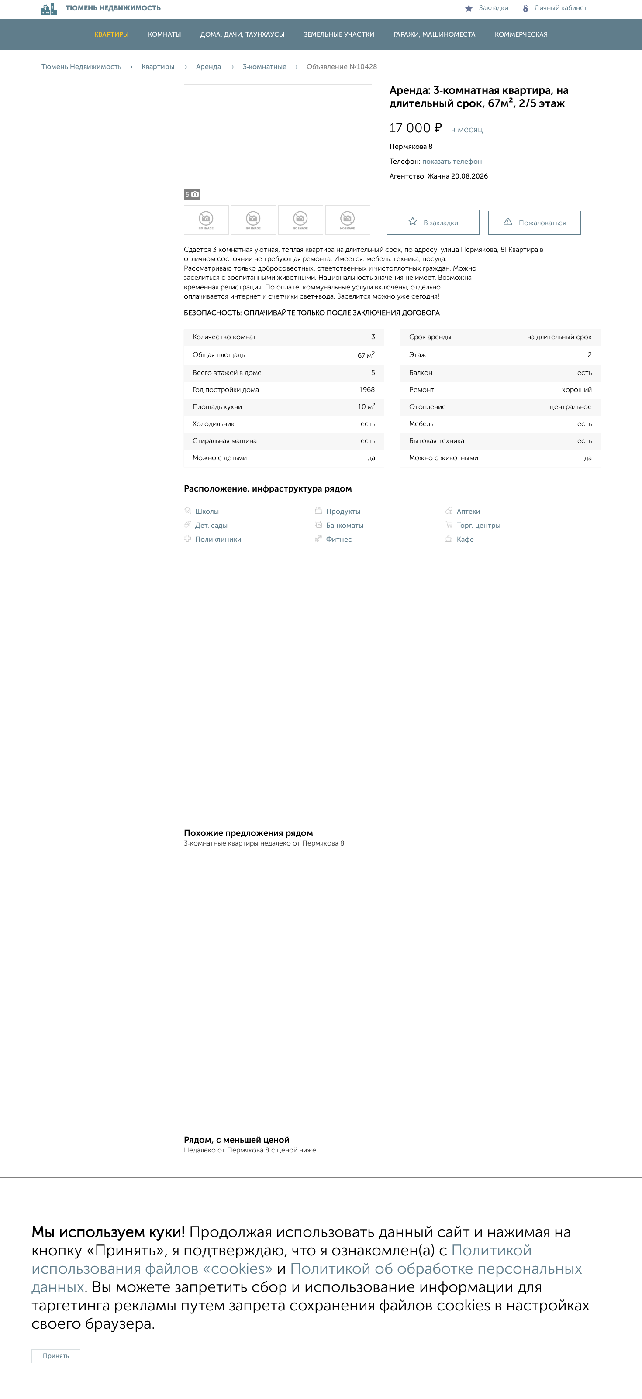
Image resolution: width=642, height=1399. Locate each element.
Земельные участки (339, 34)
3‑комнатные (264, 67)
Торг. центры (477, 525)
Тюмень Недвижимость (81, 67)
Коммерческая (521, 34)
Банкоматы (343, 525)
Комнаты (164, 34)
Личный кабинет (561, 8)
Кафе (464, 539)
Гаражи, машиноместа (434, 34)
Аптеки (467, 512)
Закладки (493, 8)
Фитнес (338, 539)
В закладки (441, 223)
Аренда (209, 67)
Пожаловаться (542, 223)
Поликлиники (217, 539)
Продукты (342, 512)
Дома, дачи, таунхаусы (242, 34)
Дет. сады (210, 525)
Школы (206, 512)
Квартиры (111, 34)
